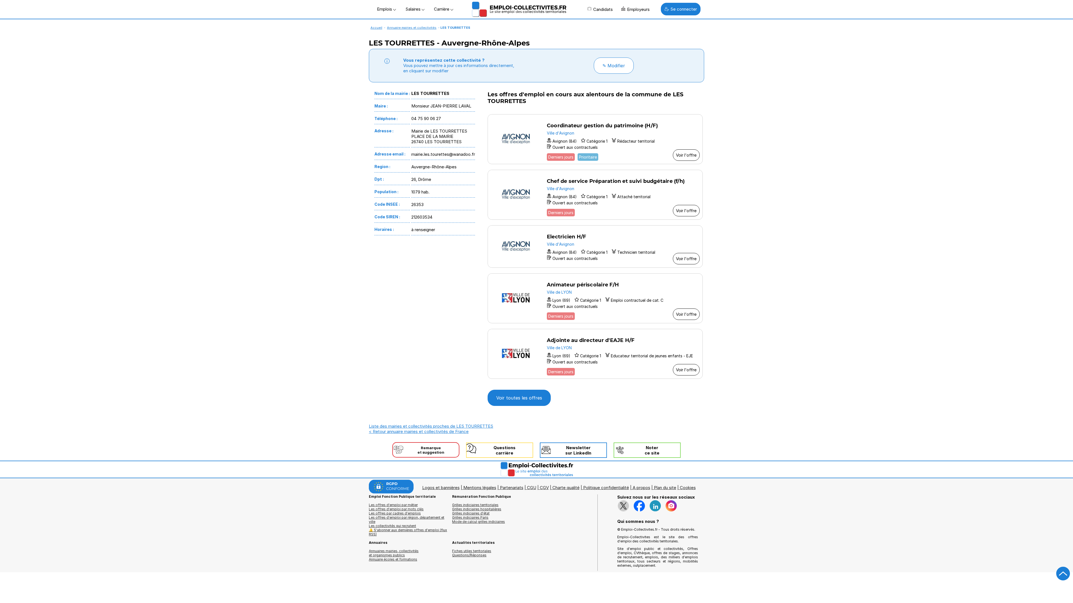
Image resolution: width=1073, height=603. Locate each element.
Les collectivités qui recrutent (392, 526)
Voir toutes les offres (519, 398)
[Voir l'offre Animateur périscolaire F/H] (595, 298)
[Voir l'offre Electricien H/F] (595, 246)
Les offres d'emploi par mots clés (396, 509)
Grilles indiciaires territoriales (475, 505)
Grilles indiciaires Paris (470, 517)
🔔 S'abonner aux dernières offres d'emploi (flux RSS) (408, 532)
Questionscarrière (504, 450)
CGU (531, 487)
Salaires (413, 9)
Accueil (376, 28)
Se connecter (683, 9)
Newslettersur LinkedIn (578, 450)
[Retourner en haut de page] (1063, 574)
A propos (641, 487)
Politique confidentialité (606, 487)
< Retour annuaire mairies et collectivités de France (419, 431)
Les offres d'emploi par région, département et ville (406, 519)
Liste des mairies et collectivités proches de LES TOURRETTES (431, 426)
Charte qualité (566, 487)
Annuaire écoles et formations (393, 559)
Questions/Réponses (469, 555)
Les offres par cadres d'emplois (395, 513)
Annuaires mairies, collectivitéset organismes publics (394, 553)
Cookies (688, 487)
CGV (544, 487)
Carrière (442, 9)
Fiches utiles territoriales (471, 551)
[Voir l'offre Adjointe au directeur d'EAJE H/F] (595, 354)
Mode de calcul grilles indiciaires (478, 522)
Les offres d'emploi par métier (393, 505)
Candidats (603, 9)
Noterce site (652, 450)
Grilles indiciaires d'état (471, 513)
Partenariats (511, 487)
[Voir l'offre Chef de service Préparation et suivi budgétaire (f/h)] (595, 194)
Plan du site (665, 487)
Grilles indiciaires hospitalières (476, 509)
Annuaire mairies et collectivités (411, 28)
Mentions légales (479, 487)
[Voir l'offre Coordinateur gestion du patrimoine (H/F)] (595, 139)
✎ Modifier (613, 65)
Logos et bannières (441, 487)
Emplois (385, 9)
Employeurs (638, 9)
